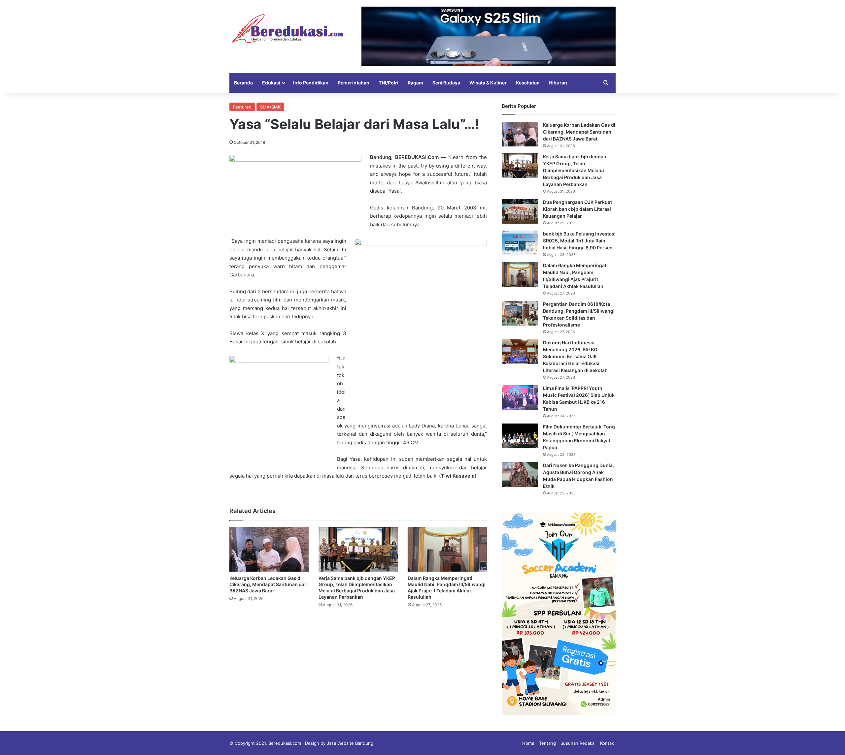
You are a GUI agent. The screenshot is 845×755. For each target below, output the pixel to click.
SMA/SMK (270, 107)
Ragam (415, 82)
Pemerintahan (353, 82)
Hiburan (558, 82)
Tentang (547, 743)
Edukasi (271, 82)
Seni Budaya (446, 82)
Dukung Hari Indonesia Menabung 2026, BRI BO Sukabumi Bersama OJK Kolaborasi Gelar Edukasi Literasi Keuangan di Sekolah (575, 356)
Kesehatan (528, 82)
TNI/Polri (388, 82)
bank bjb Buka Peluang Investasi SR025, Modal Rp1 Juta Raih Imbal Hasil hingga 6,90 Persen (579, 240)
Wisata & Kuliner (488, 82)
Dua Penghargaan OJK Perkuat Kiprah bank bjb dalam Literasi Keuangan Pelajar (577, 209)
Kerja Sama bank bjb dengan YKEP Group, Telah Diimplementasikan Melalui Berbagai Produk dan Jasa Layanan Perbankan (574, 170)
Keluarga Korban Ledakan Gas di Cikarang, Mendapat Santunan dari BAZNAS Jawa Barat (268, 584)
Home (528, 743)
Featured (242, 107)
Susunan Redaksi (577, 743)
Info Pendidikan (310, 82)
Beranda (243, 82)
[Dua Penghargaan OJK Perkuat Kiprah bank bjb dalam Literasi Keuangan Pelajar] (520, 211)
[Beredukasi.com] (287, 28)
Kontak (607, 743)
